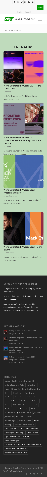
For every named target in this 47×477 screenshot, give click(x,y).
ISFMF (33, 409)
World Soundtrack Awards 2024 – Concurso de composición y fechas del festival (22, 140)
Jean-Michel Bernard (24, 413)
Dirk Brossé (8, 397)
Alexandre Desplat (11, 381)
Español (28, 12)
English (19, 12)
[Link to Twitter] (21, 2)
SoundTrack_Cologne (12, 441)
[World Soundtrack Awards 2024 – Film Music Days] (23, 67)
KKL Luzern (20, 417)
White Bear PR (22, 448)
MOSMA (36, 421)
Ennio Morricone (32, 397)
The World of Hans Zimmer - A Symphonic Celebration (23, 444)
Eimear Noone (19, 397)
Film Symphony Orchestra (29, 401)
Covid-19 (7, 393)
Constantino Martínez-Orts (31, 389)
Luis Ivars (29, 417)
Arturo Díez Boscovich (26, 381)
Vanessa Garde (10, 448)
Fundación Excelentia (30, 405)
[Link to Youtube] (18, 2)
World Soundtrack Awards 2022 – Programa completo (20, 191)
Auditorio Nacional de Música (14, 385)
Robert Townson (32, 433)
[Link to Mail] (32, 2)
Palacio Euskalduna (11, 429)
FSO (19, 405)
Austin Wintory (31, 385)
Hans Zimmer (9, 409)
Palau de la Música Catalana (29, 429)
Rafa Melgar (20, 433)
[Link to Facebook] (14, 2)
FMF (14, 405)
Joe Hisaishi (37, 413)
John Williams (9, 417)
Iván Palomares (10, 413)
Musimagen (8, 425)
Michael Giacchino (25, 421)
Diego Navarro (29, 393)
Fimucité (8, 405)
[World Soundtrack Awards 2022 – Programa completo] (23, 171)
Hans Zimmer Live (22, 409)
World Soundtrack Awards (13, 452)
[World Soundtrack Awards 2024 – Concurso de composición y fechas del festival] (23, 119)
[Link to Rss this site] (29, 2)
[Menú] (39, 19)
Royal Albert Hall (10, 437)
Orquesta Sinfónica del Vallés (24, 425)
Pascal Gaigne (9, 433)
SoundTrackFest (23, 437)
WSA (25, 452)
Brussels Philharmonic (12, 389)
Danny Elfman (17, 393)
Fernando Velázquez (12, 401)
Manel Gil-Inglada (10, 421)
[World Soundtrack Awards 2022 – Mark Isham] (23, 228)
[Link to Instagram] (25, 2)
